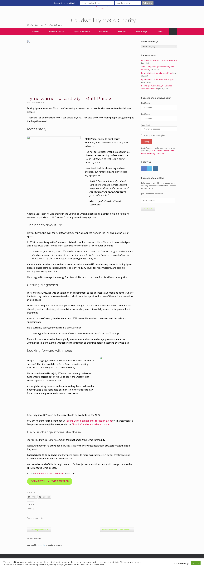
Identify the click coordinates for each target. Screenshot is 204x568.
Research (122, 31)
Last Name (145, 114)
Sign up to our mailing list (154, 135)
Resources (103, 31)
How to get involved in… (39, 530)
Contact (160, 31)
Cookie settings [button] (181, 563)
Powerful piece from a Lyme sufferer (117, 530)
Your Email (145, 125)
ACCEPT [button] (195, 563)
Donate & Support (56, 31)
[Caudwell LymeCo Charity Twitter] (149, 168)
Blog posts (38, 518)
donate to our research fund (49, 473)
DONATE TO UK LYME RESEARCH (49, 481)
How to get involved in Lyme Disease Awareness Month (156, 87)
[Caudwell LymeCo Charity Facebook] (144, 168)
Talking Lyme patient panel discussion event (89, 420)
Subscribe (148, 208)
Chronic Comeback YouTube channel (91, 424)
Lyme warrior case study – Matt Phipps (157, 79)
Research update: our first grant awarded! (159, 60)
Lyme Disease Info (82, 31)
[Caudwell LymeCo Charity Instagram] (155, 168)
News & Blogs (141, 31)
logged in (42, 545)
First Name (145, 103)
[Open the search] (173, 31)
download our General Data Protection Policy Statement (157, 152)
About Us (36, 31)
